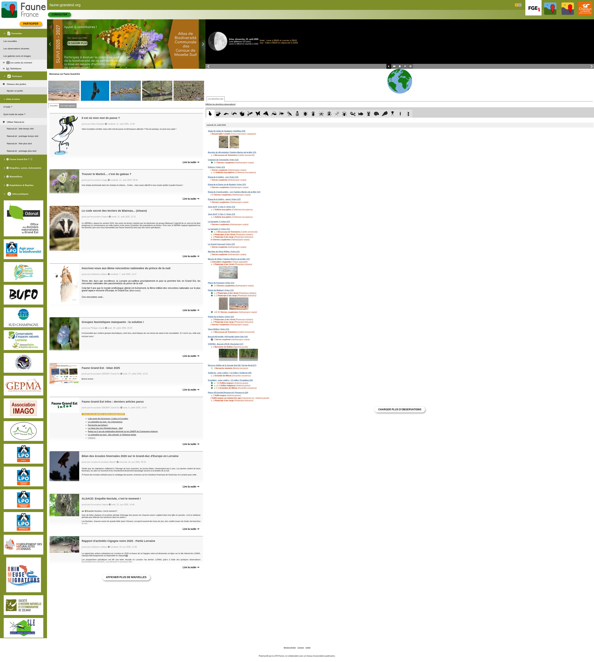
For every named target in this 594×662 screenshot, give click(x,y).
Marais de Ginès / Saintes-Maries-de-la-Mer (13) (229, 259)
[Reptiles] (234, 114)
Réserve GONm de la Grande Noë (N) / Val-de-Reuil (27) (232, 365)
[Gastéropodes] (377, 114)
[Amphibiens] (242, 114)
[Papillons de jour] (258, 114)
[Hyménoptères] (282, 114)
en (520, 5)
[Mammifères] (218, 114)
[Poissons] (361, 114)
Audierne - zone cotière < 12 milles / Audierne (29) (230, 373)
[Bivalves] (385, 114)
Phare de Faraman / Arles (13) (221, 283)
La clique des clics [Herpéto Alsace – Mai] (105, 428)
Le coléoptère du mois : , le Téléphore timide (112, 435)
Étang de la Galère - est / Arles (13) (223, 177)
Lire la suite (190, 162)
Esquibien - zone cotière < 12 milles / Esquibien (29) (230, 380)
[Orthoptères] (274, 114)
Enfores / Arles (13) (216, 167)
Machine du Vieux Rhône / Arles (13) (224, 252)
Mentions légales (290, 647)
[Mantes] (289, 114)
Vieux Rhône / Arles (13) (218, 329)
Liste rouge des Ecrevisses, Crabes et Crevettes (108, 419)
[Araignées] (345, 114)
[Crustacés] (369, 114)
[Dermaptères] (400, 114)
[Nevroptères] (321, 114)
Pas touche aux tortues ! (98, 425)
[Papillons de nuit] (266, 114)
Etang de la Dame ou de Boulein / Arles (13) (227, 185)
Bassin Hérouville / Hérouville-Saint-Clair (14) (228, 337)
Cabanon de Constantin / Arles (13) (223, 160)
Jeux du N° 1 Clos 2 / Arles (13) (221, 207)
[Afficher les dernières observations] (220, 104)
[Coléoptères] (313, 114)
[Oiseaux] (210, 114)
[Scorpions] (353, 114)
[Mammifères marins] (226, 114)
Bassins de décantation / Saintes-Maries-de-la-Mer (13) (232, 152)
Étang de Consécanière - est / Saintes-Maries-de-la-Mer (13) (234, 192)
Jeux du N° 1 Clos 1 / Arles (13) (221, 214)
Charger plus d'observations (399, 409)
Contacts (300, 647)
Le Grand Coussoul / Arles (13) (221, 244)
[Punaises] (305, 114)
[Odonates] (250, 114)
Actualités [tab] (54, 106)
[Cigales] (297, 114)
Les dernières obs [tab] (215, 99)
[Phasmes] (337, 114)
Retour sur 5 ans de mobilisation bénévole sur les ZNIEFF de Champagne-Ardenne (123, 431)
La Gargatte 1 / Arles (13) (219, 222)
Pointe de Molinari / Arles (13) (221, 290)
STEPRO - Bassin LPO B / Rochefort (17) (225, 344)
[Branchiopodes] (392, 114)
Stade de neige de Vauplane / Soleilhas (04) (226, 131)
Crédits (308, 647)
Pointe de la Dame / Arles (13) (221, 317)
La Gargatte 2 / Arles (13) (219, 229)
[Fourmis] (408, 114)
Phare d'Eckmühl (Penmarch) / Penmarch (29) (228, 393)
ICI (126, 556)
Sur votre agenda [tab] (68, 106)
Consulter (59, 14)
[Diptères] (329, 114)
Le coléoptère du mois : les (105, 422)
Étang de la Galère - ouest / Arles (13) (224, 199)
